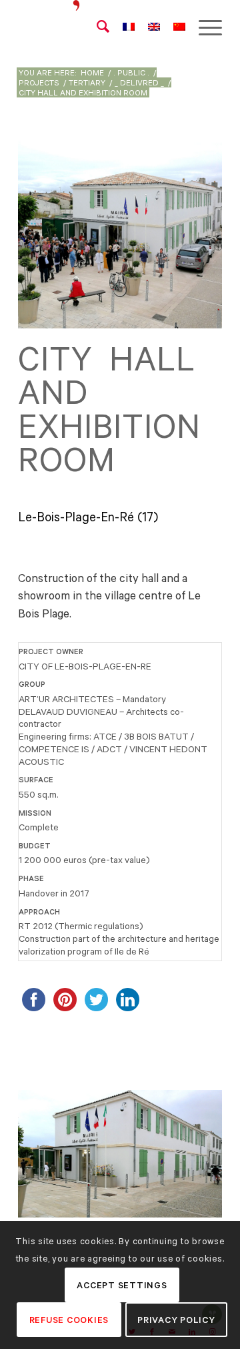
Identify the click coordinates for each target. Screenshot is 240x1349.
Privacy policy (176, 1320)
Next (192, 1150)
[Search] (96, 26)
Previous (48, 1150)
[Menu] (203, 26)
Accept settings (122, 1285)
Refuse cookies (69, 1320)
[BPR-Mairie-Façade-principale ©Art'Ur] (207, 1210)
